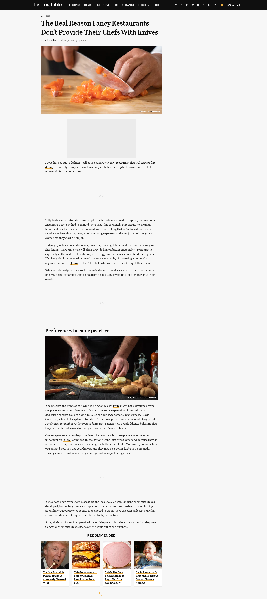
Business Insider (117, 428)
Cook (157, 5)
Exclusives (103, 5)
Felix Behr (50, 40)
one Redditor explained (141, 254)
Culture (46, 16)
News (88, 5)
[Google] (209, 5)
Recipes (74, 5)
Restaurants (124, 5)
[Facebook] (176, 5)
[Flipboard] (187, 5)
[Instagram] (203, 5)
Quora (74, 263)
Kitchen (143, 5)
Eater (76, 220)
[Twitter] (181, 5)
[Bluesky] (198, 5)
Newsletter (232, 4)
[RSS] (214, 5)
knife (116, 406)
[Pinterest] (192, 5)
